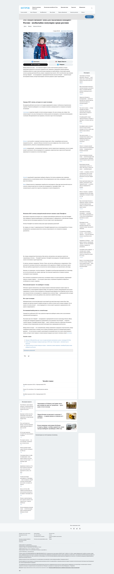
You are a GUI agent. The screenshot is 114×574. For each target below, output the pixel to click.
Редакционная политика (23, 534)
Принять (89, 16)
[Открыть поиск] (92, 8)
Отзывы (50, 534)
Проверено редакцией (29, 350)
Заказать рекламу (74, 12)
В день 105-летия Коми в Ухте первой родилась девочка (35, 390)
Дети (25, 26)
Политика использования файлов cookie (41, 539)
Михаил (25, 141)
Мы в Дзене (52, 12)
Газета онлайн (24, 12)
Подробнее (72, 565)
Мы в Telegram (33, 12)
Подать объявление (62, 12)
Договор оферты (37, 533)
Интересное (21, 541)
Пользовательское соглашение (39, 536)
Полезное (34, 8)
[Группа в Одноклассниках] (73, 528)
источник (69, 333)
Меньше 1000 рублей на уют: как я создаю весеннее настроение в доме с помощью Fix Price (48, 340)
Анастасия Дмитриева (67, 31)
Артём (25, 148)
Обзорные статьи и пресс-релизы (24, 533)
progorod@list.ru (44, 549)
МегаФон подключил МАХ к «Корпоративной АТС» (34, 385)
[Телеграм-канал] (60, 64)
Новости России (37, 26)
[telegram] (29, 356)
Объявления (82, 7)
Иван (24, 184)
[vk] (25, 356)
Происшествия (64, 7)
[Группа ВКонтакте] (35, 61)
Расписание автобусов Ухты (51, 7)
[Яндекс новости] (60, 61)
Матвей (25, 177)
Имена (29, 26)
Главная (50, 539)
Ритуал (83, 12)
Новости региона (36, 7)
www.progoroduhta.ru (28, 544)
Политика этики (51, 533)
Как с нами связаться (37, 534)
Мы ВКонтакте (43, 12)
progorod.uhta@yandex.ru (23, 551)
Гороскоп (73, 7)
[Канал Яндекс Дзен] (35, 64)
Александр (26, 112)
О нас (20, 536)
